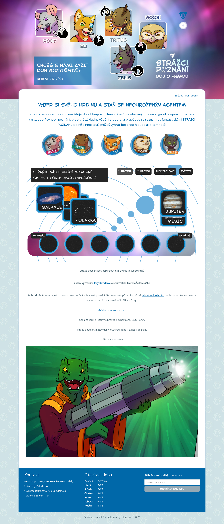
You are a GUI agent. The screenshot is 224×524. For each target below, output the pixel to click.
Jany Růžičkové (102, 283)
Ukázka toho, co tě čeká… (112, 310)
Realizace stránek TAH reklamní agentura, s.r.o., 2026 (112, 517)
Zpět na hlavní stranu (186, 95)
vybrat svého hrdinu (153, 295)
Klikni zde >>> (50, 78)
